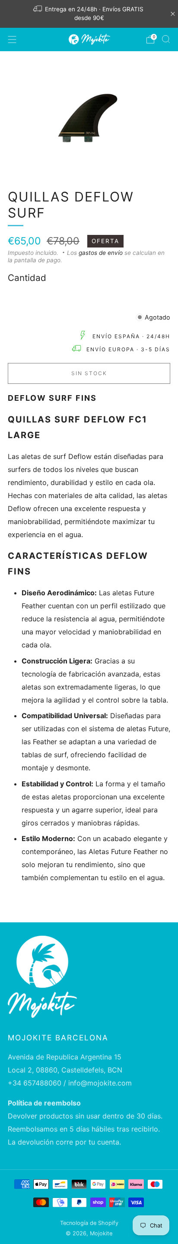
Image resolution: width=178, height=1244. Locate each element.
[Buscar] (166, 39)
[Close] (173, 13)
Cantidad (27, 277)
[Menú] (12, 39)
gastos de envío (101, 252)
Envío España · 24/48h (131, 336)
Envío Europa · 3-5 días (128, 349)
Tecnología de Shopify (89, 1223)
